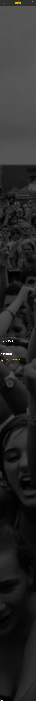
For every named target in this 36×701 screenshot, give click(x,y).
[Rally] (18, 2)
